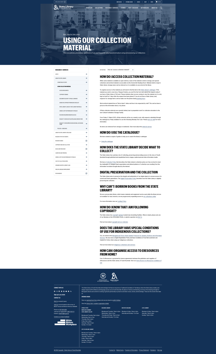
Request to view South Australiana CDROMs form (71, 119)
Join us (138, 2)
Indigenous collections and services (124, 245)
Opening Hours (129, 2)
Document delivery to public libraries (68, 98)
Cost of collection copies (61, 161)
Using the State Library (60, 78)
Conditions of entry (62, 82)
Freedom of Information (131, 350)
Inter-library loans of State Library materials (70, 106)
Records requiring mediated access (67, 115)
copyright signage (118, 215)
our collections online (150, 197)
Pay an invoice (58, 173)
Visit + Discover (133, 8)
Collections (99, 8)
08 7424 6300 (63, 310)
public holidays (116, 300)
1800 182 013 (70, 312)
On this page (103, 69)
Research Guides (59, 140)
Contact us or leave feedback (61, 317)
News (152, 2)
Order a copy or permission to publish (68, 111)
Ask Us (56, 74)
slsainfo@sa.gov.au (64, 313)
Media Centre (120, 350)
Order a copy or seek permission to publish (65, 157)
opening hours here (91, 300)
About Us (154, 8)
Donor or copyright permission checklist (69, 102)
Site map (159, 350)
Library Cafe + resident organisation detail (97, 303)
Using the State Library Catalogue (63, 132)
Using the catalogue (107, 141)
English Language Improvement (62, 169)
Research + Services (111, 8)
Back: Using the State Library (71, 34)
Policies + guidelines (62, 128)
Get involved (145, 8)
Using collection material (64, 86)
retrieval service (147, 127)
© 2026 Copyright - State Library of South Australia (67, 350)
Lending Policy (122, 201)
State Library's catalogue (148, 90)
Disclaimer (153, 350)
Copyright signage (63, 94)
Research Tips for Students (61, 136)
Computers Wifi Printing (61, 153)
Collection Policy (111, 162)
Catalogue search (59, 2)
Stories (123, 8)
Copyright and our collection (62, 144)
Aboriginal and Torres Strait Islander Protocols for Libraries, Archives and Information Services (131, 237)
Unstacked (119, 2)
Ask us (159, 2)
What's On (89, 8)
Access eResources (64, 90)
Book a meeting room (60, 149)
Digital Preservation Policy (128, 179)
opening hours (141, 99)
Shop (145, 2)
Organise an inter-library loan (62, 165)
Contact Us (112, 350)
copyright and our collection (120, 222)
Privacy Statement (144, 350)
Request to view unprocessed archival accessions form (71, 123)
